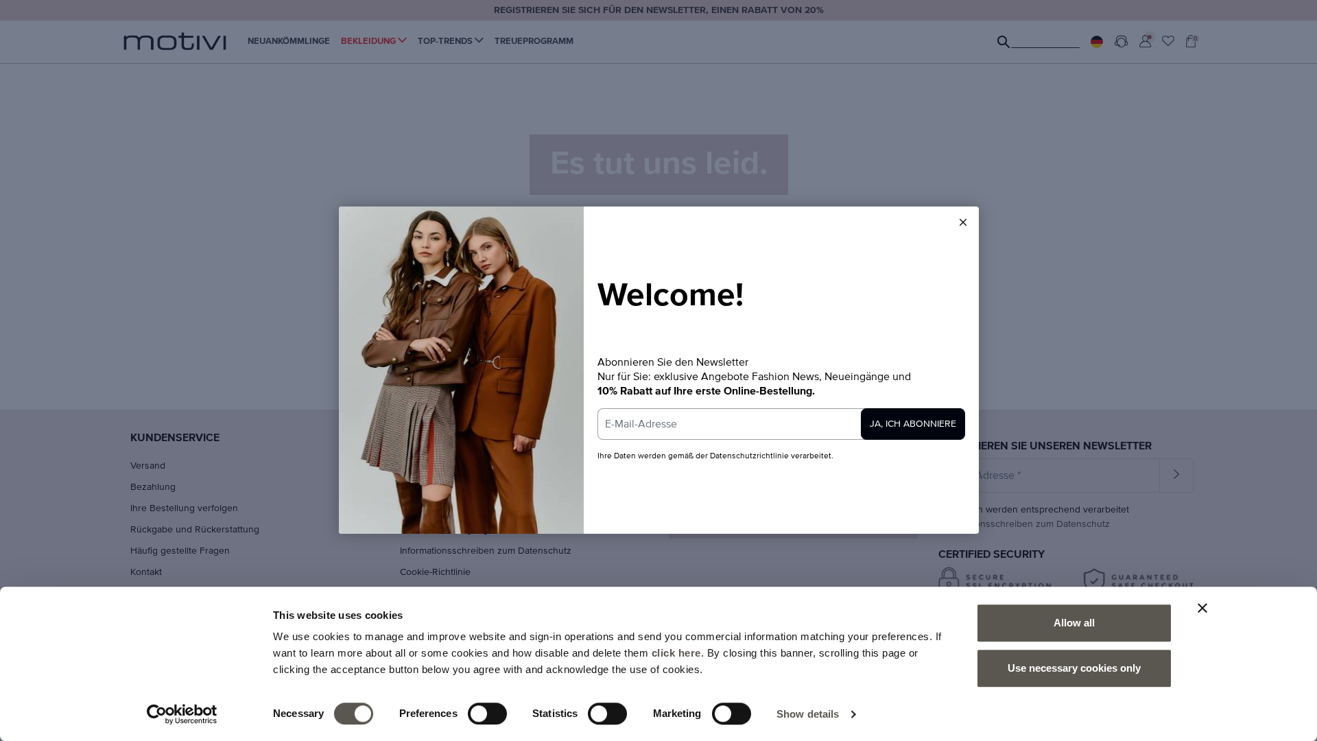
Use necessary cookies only (1074, 668)
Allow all (1074, 622)
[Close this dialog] (963, 222)
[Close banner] (1202, 608)
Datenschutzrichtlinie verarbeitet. (771, 456)
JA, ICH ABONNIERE (913, 424)
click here (676, 653)
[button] (963, 222)
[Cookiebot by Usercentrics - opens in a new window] (182, 714)
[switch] (487, 714)
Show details (807, 714)
